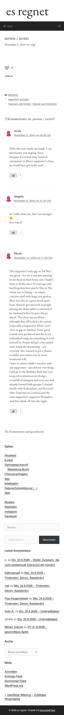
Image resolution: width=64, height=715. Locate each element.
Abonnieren (49, 539)
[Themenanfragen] (16, 474)
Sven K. (9, 611)
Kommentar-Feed (15, 681)
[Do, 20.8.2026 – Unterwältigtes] (39, 611)
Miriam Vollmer (14, 627)
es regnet (27, 10)
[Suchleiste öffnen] (59, 26)
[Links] (9, 460)
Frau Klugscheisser (16, 598)
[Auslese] (10, 455)
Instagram (11, 511)
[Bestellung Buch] (18, 469)
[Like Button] (7, 68)
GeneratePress (47, 710)
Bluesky (9, 502)
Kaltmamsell (12, 573)
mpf (7, 585)
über (7, 493)
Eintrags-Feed (13, 676)
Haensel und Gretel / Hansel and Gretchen (32, 104)
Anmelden (11, 671)
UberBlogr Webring (19, 695)
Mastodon (11, 507)
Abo (7, 479)
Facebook (11, 516)
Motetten (13, 95)
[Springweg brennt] (16, 465)
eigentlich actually (18, 99)
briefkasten (11, 483)
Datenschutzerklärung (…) (21, 488)
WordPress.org (14, 685)
